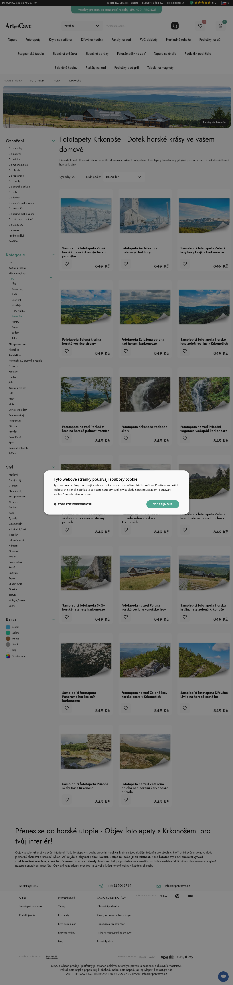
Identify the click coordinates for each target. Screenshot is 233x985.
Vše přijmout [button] (162, 504)
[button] (73, 504)
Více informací (83, 494)
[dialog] (116, 492)
